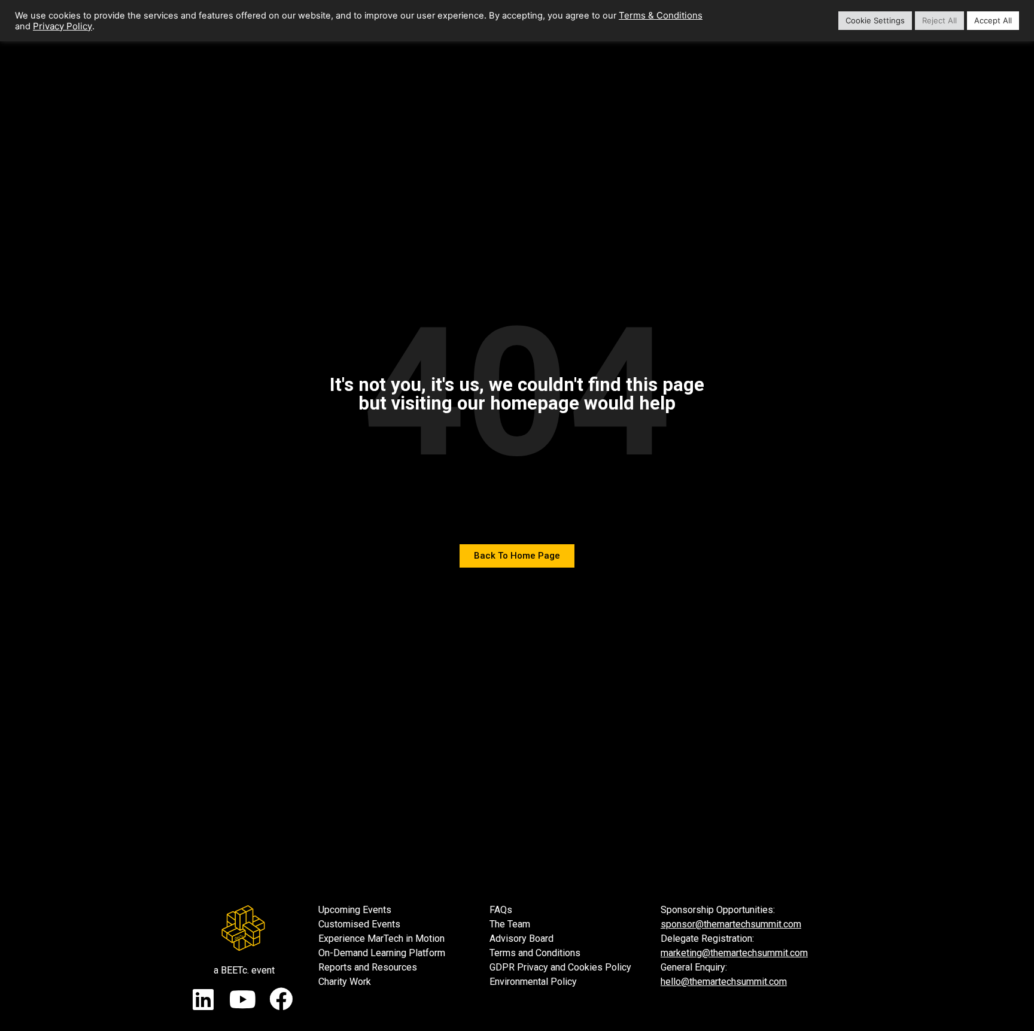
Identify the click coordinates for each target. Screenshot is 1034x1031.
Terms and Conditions (534, 953)
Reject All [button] (939, 20)
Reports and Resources (367, 967)
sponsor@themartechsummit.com (731, 924)
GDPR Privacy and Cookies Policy (560, 967)
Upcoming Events (354, 909)
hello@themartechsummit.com (724, 981)
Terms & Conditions (660, 15)
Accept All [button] (993, 20)
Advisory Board (521, 938)
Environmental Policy (533, 981)
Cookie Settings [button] (875, 20)
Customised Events (359, 924)
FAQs (500, 909)
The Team (509, 924)
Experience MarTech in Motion (381, 938)
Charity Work (344, 981)
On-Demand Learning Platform (381, 953)
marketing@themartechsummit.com (734, 953)
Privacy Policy (62, 26)
